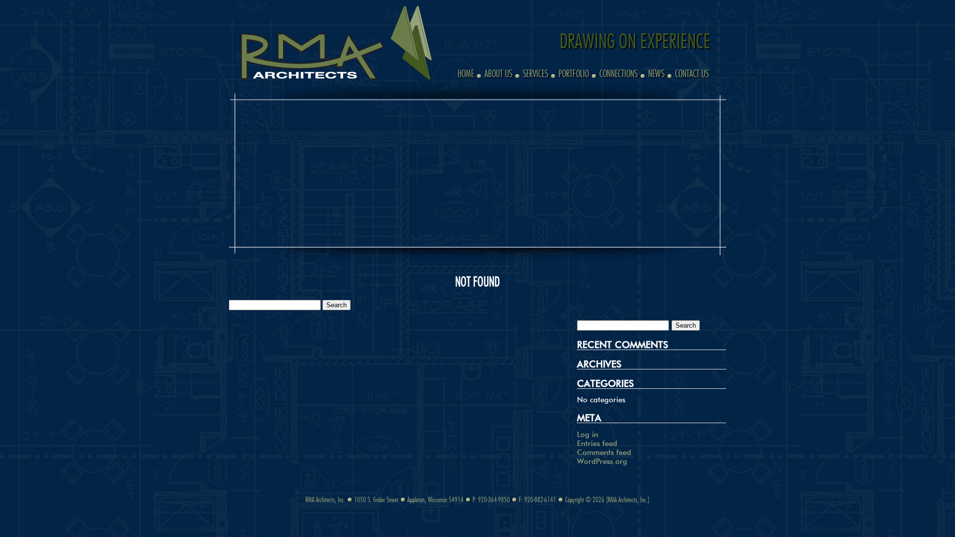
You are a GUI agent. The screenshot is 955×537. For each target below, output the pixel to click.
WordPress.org (602, 461)
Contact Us (692, 74)
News (656, 74)
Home (466, 74)
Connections (618, 74)
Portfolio (574, 74)
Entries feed (597, 444)
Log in (587, 435)
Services (535, 74)
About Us (498, 74)
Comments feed (604, 452)
